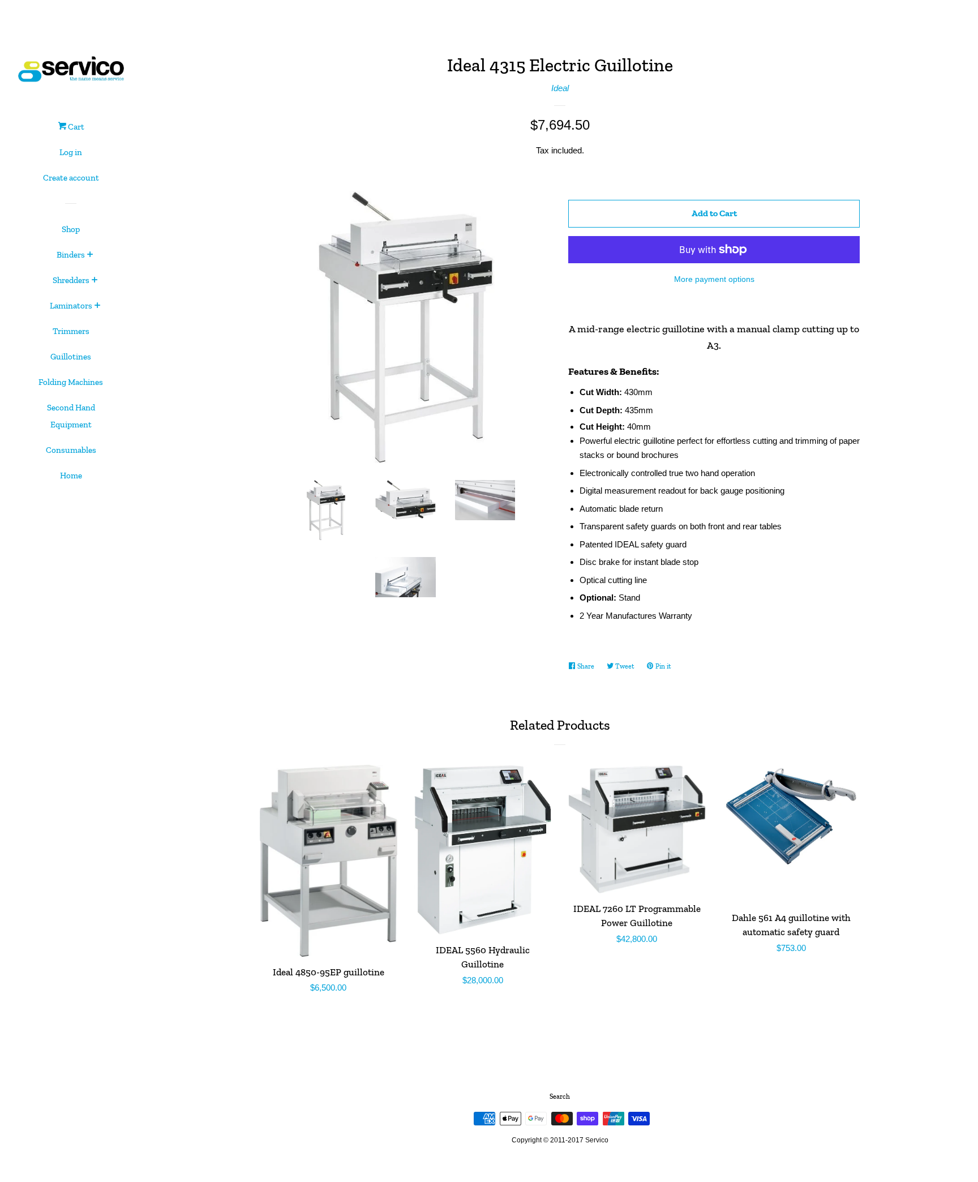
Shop (71, 229)
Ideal (560, 88)
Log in (70, 152)
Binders (71, 255)
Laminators (71, 306)
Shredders (71, 280)
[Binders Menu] (90, 255)
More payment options (714, 279)
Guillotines (70, 357)
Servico (596, 1140)
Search (560, 1096)
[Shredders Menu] (94, 280)
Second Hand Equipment (71, 416)
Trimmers (71, 331)
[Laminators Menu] (97, 306)
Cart (75, 127)
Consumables (71, 450)
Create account (71, 178)
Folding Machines (70, 382)
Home (71, 475)
